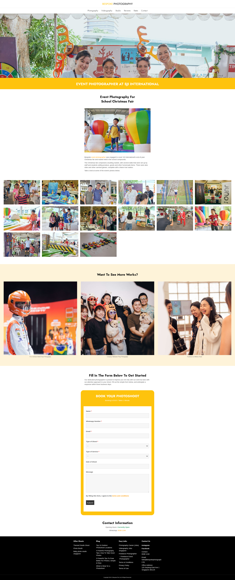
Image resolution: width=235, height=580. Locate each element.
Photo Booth (78, 548)
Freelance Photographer (128, 554)
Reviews (127, 10)
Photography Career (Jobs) (129, 545)
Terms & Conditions (126, 562)
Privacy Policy (124, 565)
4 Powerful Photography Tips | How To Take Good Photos (105, 553)
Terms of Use (124, 568)
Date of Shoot (91, 462)
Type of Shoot (92, 441)
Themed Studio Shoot (81, 545)
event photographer (98, 157)
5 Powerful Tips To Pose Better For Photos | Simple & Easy (106, 560)
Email (89, 431)
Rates (136, 10)
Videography (106, 10)
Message (89, 472)
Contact (144, 10)
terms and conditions (120, 496)
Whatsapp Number (94, 421)
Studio (118, 10)
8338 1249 (122, 530)
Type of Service (92, 452)
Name (89, 411)
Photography (93, 10)
